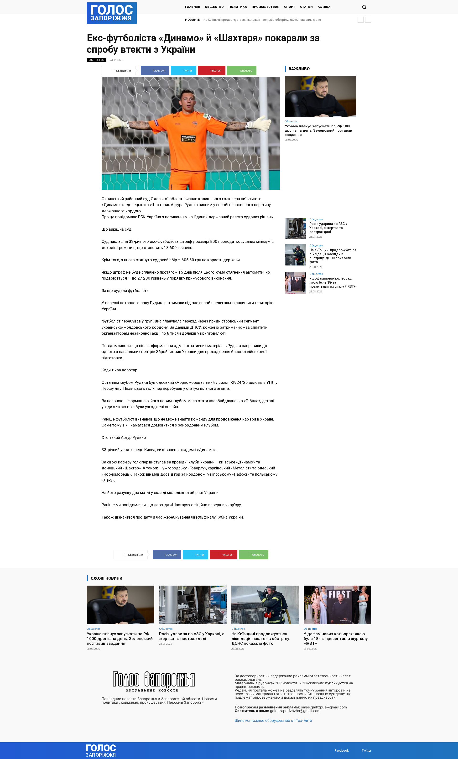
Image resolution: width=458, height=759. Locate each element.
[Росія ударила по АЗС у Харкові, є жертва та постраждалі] (295, 228)
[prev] (361, 20)
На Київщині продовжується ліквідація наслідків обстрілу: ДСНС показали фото (332, 256)
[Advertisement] (320, 177)
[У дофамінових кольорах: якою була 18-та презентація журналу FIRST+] (295, 283)
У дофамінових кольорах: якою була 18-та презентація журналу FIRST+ (255, 19)
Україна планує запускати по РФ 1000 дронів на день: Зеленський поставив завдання (318, 130)
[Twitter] (357, 750)
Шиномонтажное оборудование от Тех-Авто (273, 720)
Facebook (342, 750)
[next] (368, 20)
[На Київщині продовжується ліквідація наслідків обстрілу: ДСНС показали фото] (295, 254)
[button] (364, 7)
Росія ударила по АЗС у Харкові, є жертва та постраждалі (328, 228)
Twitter (366, 750)
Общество (96, 60)
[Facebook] (330, 750)
